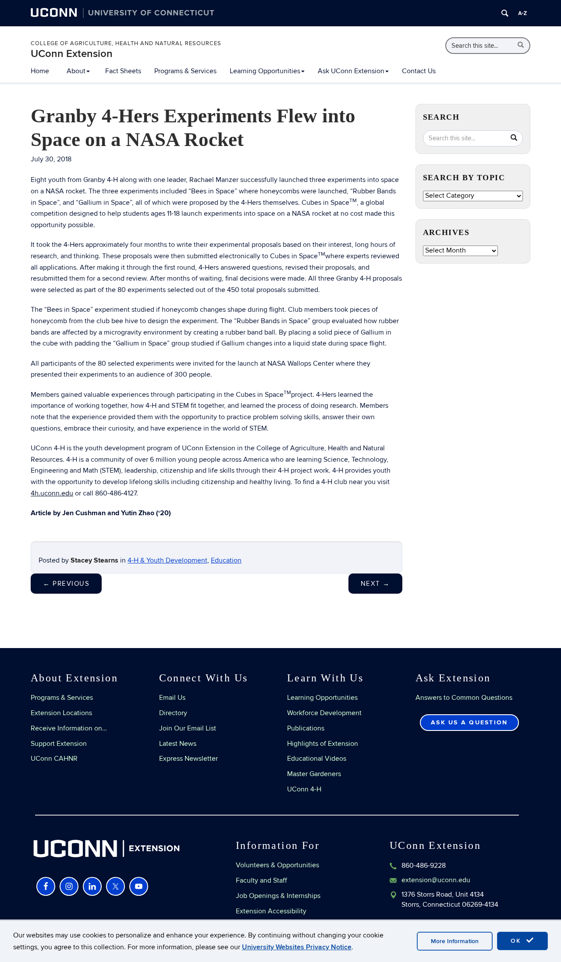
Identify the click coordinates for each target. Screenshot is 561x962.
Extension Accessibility (271, 911)
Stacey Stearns (94, 560)
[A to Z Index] (522, 13)
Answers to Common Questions (463, 697)
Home (40, 71)
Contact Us (419, 71)
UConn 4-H (304, 789)
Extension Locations (61, 713)
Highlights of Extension (322, 743)
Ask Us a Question (469, 722)
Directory (173, 713)
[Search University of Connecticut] (505, 13)
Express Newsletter (188, 758)
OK (517, 940)
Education (226, 560)
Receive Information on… (69, 728)
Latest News (177, 743)
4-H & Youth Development (167, 560)
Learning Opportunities (265, 71)
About (76, 71)
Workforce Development (324, 713)
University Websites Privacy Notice (297, 947)
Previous (66, 584)
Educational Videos (316, 758)
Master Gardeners (314, 774)
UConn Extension (72, 53)
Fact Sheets (123, 71)
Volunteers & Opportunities (277, 865)
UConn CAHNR (54, 758)
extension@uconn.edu (435, 880)
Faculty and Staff (261, 880)
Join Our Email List (187, 728)
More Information (455, 941)
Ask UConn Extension (351, 71)
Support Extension (59, 743)
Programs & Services (185, 71)
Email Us (172, 697)
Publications (305, 728)
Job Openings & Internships (278, 895)
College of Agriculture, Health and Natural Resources (126, 43)
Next (375, 584)
